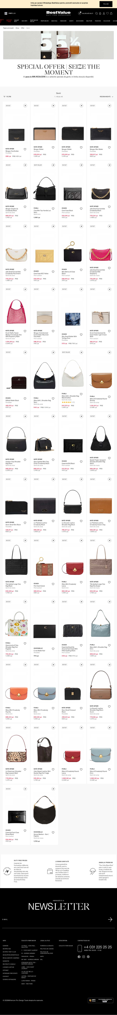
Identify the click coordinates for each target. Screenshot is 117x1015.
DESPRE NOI (7, 949)
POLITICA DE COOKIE (47, 949)
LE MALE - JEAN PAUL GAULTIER (28, 946)
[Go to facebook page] (79, 956)
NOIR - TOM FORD (27, 984)
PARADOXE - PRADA (27, 956)
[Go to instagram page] (83, 956)
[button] (25, 105)
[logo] (58, 13)
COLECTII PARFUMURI (66, 946)
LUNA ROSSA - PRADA (28, 980)
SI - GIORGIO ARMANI (28, 953)
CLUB (12, 13)
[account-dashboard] (104, 13)
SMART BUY (16, 20)
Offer (22, 28)
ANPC (42, 956)
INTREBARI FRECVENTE (10, 973)
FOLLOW (106, 4)
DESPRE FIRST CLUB (9, 952)
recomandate (105, 96)
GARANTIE (6, 961)
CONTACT (6, 976)
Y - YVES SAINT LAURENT (29, 950)
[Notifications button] (100, 13)
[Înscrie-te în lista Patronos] (110, 919)
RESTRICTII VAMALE (9, 964)
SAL (41, 959)
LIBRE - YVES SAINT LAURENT (27, 967)
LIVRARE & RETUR (8, 967)
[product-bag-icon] (25, 154)
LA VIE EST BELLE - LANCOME (27, 972)
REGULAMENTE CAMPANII (11, 958)
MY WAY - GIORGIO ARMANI (30, 959)
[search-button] (96, 13)
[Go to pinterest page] (88, 956)
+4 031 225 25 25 (98, 947)
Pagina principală (8, 28)
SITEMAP (5, 970)
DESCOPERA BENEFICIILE (11, 955)
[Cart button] (111, 13)
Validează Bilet (87, 13)
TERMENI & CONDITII (46, 946)
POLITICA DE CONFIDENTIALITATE (46, 952)
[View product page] (44, 126)
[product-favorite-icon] (25, 149)
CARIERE (5, 946)
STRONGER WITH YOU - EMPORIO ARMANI (28, 963)
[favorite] (107, 13)
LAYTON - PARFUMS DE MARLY (28, 976)
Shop (17, 28)
